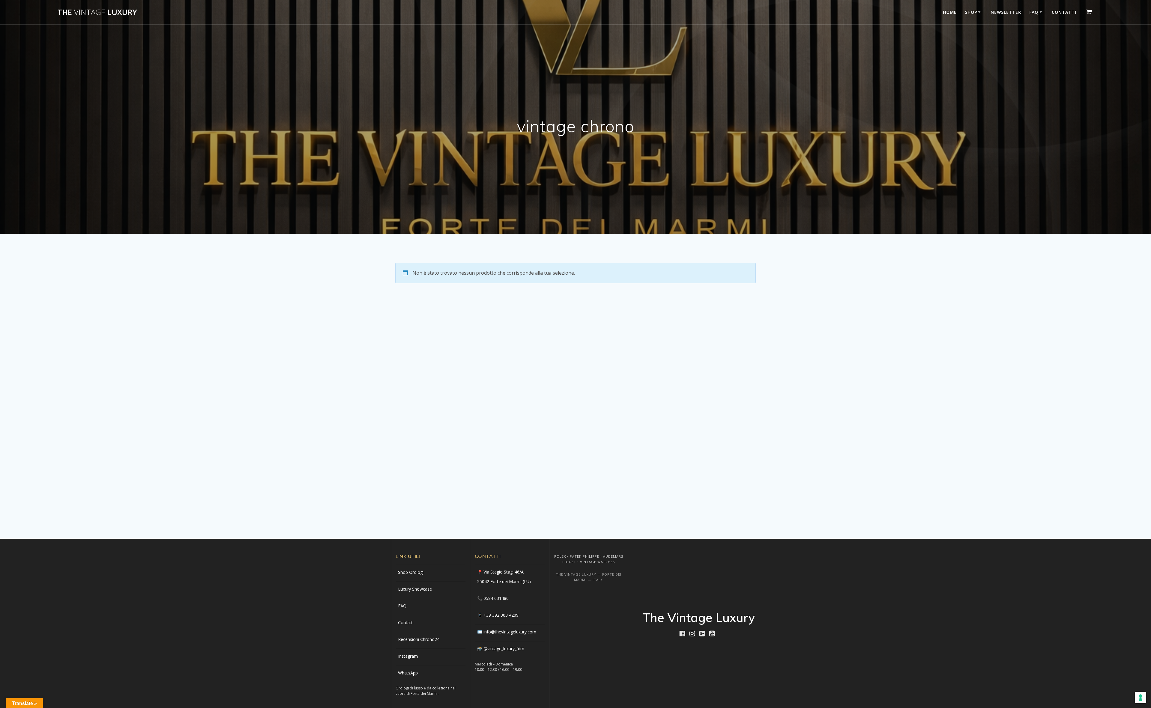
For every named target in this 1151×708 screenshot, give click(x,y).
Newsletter (1006, 12)
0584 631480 (496, 598)
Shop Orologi (411, 572)
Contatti (1064, 12)
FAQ (1033, 12)
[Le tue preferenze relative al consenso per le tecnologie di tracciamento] (1140, 697)
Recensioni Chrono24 (418, 639)
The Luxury (97, 12)
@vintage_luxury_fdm (503, 648)
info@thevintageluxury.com (509, 632)
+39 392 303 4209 (501, 615)
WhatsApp (408, 673)
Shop (971, 12)
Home (950, 12)
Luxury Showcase (415, 589)
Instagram (408, 656)
